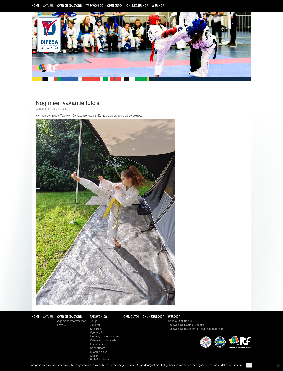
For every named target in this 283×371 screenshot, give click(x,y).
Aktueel (48, 5)
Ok (249, 365)
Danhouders (97, 348)
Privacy (61, 325)
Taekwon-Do (94, 5)
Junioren (95, 325)
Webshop (158, 5)
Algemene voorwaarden (71, 321)
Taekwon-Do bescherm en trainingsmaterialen (196, 328)
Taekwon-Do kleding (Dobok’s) (186, 325)
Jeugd (94, 321)
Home (35, 5)
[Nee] (278, 365)
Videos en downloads (103, 340)
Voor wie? (96, 332)
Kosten (94, 355)
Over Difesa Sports (70, 5)
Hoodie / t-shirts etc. (180, 321)
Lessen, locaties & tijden (105, 336)
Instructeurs (97, 344)
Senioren (95, 328)
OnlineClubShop (137, 5)
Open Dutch (115, 5)
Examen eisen (98, 352)
